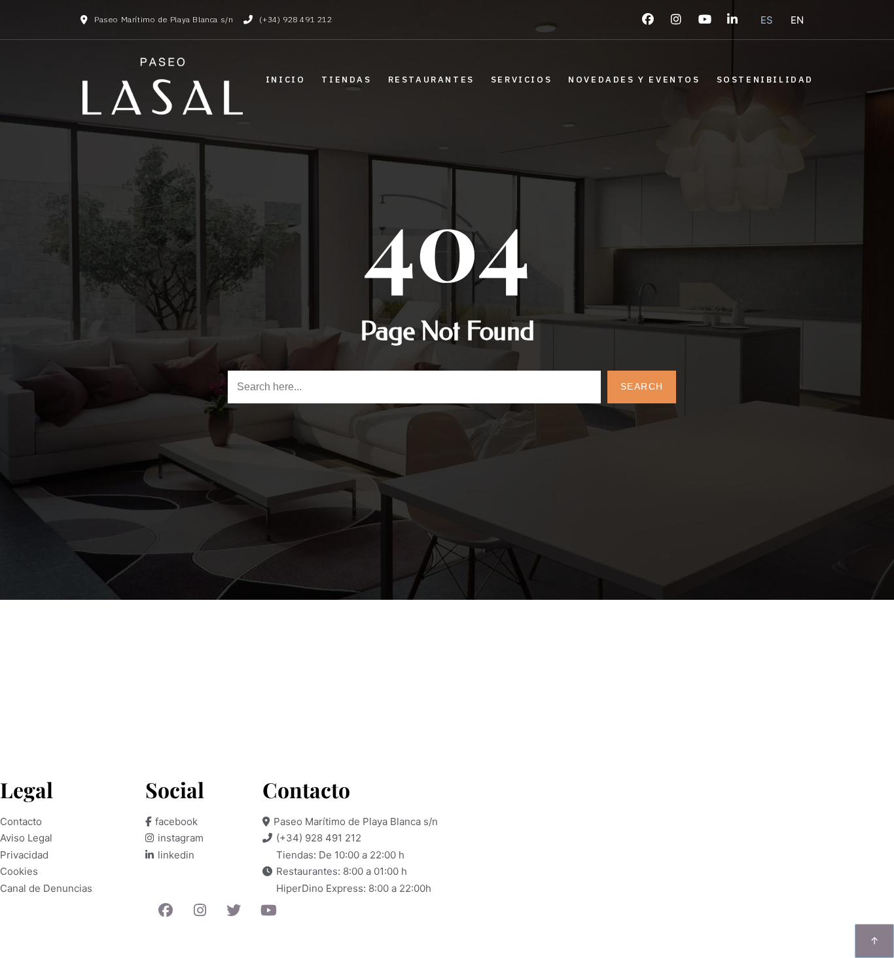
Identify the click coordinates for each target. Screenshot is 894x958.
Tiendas (346, 79)
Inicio (286, 79)
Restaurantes (431, 79)
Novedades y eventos (634, 79)
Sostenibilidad (765, 79)
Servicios (521, 79)
